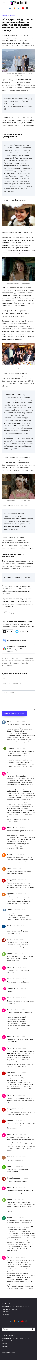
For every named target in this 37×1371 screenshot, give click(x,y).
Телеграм (23, 632)
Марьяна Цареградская (11, 663)
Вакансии (5, 1314)
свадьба (25, 663)
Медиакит (5, 1312)
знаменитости (15, 661)
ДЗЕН (9, 632)
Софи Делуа (7, 665)
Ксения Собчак (28, 661)
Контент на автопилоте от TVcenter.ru (15, 1306)
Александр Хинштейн (11, 658)
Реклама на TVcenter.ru (10, 1309)
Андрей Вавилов (27, 658)
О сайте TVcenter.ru (9, 1304)
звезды (5, 661)
